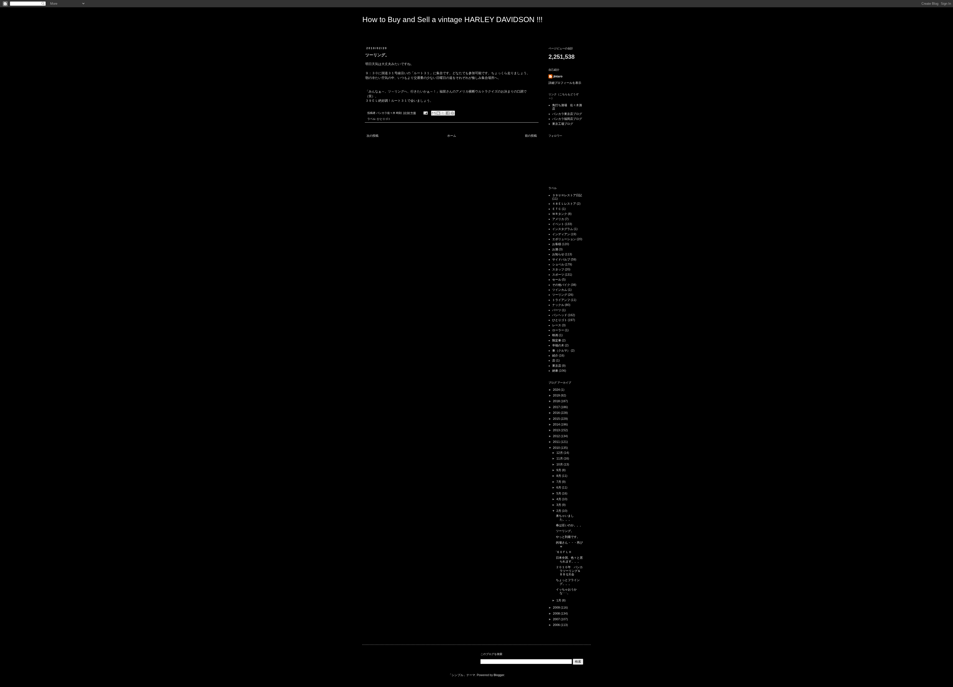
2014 (557, 424)
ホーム (451, 135)
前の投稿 (531, 135)
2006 (557, 625)
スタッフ (558, 269)
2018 (557, 401)
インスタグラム (562, 229)
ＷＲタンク (559, 214)
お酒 (555, 249)
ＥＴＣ (556, 209)
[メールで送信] (433, 113)
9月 (559, 470)
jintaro (557, 76)
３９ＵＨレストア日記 (567, 195)
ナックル (558, 305)
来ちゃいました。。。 (565, 517)
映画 (555, 335)
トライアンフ (561, 300)
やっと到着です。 (568, 537)
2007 (557, 619)
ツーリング (559, 294)
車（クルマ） (561, 350)
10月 (560, 464)
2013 (557, 430)
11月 (560, 458)
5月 (559, 493)
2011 (557, 442)
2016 (557, 413)
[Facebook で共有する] (447, 113)
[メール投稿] (425, 112)
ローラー (558, 330)
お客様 (556, 244)
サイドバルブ (561, 259)
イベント (558, 224)
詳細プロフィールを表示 (564, 83)
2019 (557, 395)
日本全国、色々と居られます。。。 (569, 559)
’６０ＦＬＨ (564, 552)
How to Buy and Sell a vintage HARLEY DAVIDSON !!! (452, 19)
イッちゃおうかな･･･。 (566, 591)
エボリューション (564, 239)
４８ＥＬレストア (564, 203)
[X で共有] (443, 113)
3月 (559, 505)
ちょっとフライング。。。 (568, 581)
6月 (559, 487)
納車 (555, 370)
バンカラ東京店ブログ (567, 114)
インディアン (561, 234)
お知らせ (558, 254)
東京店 (556, 365)
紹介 (555, 355)
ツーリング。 (565, 531)
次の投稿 (372, 135)
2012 (557, 436)
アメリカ (558, 219)
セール (556, 279)
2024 (557, 390)
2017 (557, 407)
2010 (557, 448)
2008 (557, 613)
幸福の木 (558, 345)
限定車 (556, 340)
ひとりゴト (384, 118)
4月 (559, 499)
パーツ (556, 310)
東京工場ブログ (562, 124)
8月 (559, 476)
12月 (560, 453)
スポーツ (558, 274)
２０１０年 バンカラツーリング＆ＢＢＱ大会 (569, 570)
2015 (557, 419)
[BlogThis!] (438, 113)
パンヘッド (559, 315)
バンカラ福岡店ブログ (567, 119)
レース (556, 325)
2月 (559, 511)
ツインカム (559, 290)
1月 (559, 600)
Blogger (499, 675)
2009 (557, 607)
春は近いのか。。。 (569, 525)
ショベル (558, 264)
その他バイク (561, 285)
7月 (559, 482)
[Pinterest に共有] (452, 113)
